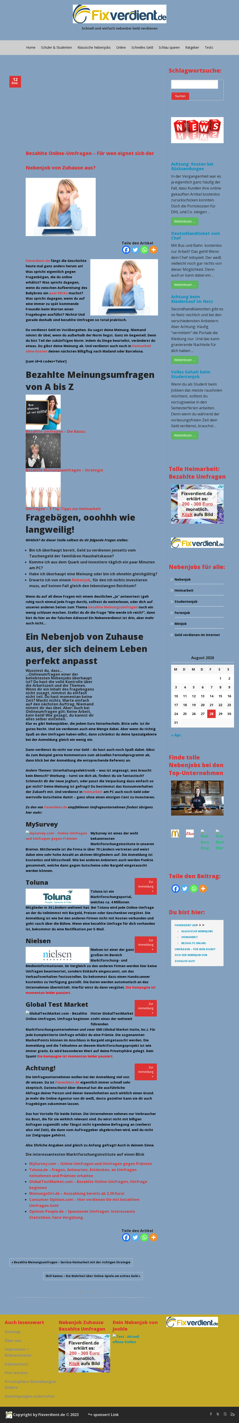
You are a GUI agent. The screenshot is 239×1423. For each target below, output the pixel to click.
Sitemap (13, 1331)
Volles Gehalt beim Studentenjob (190, 374)
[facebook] (210, 1413)
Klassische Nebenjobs (94, 47)
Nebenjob (81, 580)
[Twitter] (135, 250)
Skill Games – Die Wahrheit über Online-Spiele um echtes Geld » (93, 1276)
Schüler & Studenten (56, 47)
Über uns (13, 1340)
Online (121, 47)
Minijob (181, 623)
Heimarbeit (92, 791)
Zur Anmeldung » (145, 886)
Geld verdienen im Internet (197, 635)
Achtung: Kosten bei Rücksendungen (192, 166)
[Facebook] (126, 250)
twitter (217, 1413)
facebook (73, 1292)
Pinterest (94, 1292)
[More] (153, 250)
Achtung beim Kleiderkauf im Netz (192, 299)
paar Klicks (58, 293)
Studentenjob (186, 601)
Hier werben (16, 1372)
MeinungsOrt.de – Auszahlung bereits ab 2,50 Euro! (76, 1193)
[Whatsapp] (144, 250)
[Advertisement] (92, 109)
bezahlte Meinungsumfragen (113, 607)
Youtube (224, 1413)
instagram (231, 1413)
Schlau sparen (169, 47)
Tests (209, 47)
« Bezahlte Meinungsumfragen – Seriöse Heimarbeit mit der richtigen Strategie (70, 1262)
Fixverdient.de (38, 260)
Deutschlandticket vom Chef (195, 235)
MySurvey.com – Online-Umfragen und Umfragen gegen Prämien (90, 1163)
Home (30, 47)
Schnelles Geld (142, 47)
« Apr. (176, 735)
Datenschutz (16, 1364)
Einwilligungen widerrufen (30, 1396)
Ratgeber (192, 47)
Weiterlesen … (184, 221)
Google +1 (87, 1292)
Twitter (80, 1292)
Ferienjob (182, 612)
